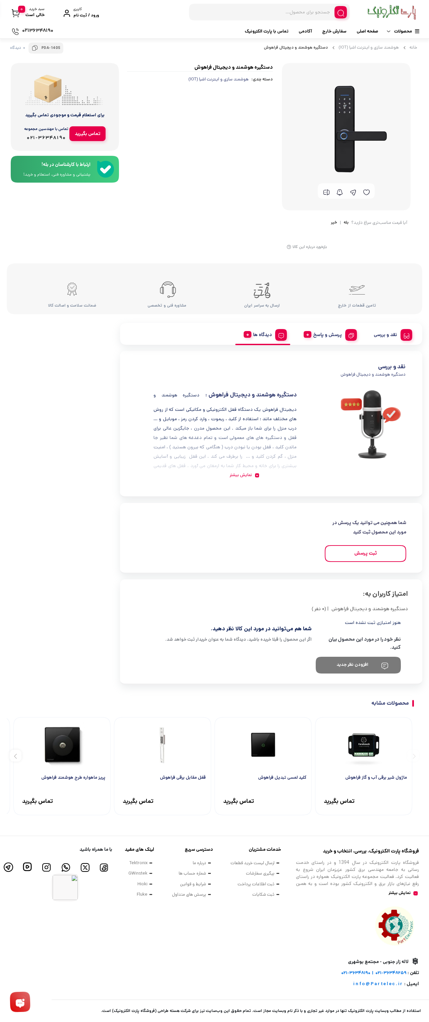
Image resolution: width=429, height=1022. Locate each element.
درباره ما (199, 863)
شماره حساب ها (192, 873)
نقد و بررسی (385, 334)
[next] (15, 755)
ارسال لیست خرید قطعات (252, 863)
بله (346, 222)
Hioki (142, 884)
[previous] (413, 755)
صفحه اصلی (367, 31)
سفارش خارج (334, 31)
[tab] (390, 333)
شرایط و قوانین (193, 884)
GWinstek (137, 873)
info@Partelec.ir (378, 984)
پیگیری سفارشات (260, 873)
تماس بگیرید (87, 133)
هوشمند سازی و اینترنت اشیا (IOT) (369, 47)
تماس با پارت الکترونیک (267, 31)
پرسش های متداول (189, 894)
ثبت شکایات (263, 894)
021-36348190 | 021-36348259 (374, 973)
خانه (413, 47)
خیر (334, 222)
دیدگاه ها (262, 334)
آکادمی (305, 31)
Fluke (142, 894)
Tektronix (138, 863)
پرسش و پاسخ (327, 334)
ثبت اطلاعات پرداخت (256, 884)
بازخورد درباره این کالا (310, 247)
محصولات (403, 31)
